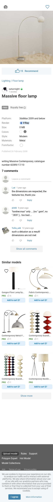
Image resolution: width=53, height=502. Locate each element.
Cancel (17, 256)
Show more (26, 395)
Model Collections (11, 463)
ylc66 (14, 208)
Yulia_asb (16, 228)
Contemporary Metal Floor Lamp (13, 335)
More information (34, 497)
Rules (24, 453)
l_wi (13, 188)
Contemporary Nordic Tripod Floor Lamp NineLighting (40, 379)
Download (35, 256)
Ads (3, 469)
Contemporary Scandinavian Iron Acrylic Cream (40, 335)
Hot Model (25, 458)
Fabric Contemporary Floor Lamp (40, 292)
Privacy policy (30, 469)
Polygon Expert (9, 458)
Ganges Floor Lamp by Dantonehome (13, 292)
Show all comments (26, 248)
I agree (14, 496)
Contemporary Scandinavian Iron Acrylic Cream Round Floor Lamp (13, 379)
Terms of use (14, 469)
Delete (36, 256)
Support (33, 453)
